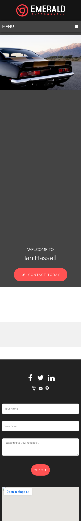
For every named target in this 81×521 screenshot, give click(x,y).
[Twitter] (40, 378)
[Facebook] (30, 378)
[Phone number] (34, 388)
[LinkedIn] (51, 378)
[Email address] (40, 388)
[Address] (47, 388)
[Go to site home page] (40, 10)
